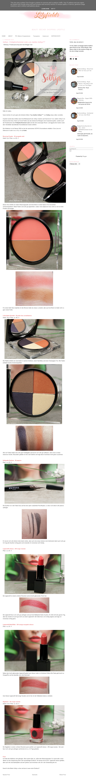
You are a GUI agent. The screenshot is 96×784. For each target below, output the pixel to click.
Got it (53, 8)
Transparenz (36, 36)
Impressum (46, 36)
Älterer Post (62, 774)
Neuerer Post (6, 774)
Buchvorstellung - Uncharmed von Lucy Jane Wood (85, 114)
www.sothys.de (17, 130)
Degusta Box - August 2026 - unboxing (85, 99)
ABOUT (10, 36)
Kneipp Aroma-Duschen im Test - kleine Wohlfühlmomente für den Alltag (85, 128)
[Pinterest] (73, 59)
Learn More (45, 8)
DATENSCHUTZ (55, 36)
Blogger (85, 156)
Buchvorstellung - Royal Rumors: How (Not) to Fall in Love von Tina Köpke (85, 83)
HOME (4, 36)
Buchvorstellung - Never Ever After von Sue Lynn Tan (85, 69)
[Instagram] (71, 59)
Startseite (34, 774)
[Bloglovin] (76, 59)
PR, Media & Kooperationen (22, 36)
